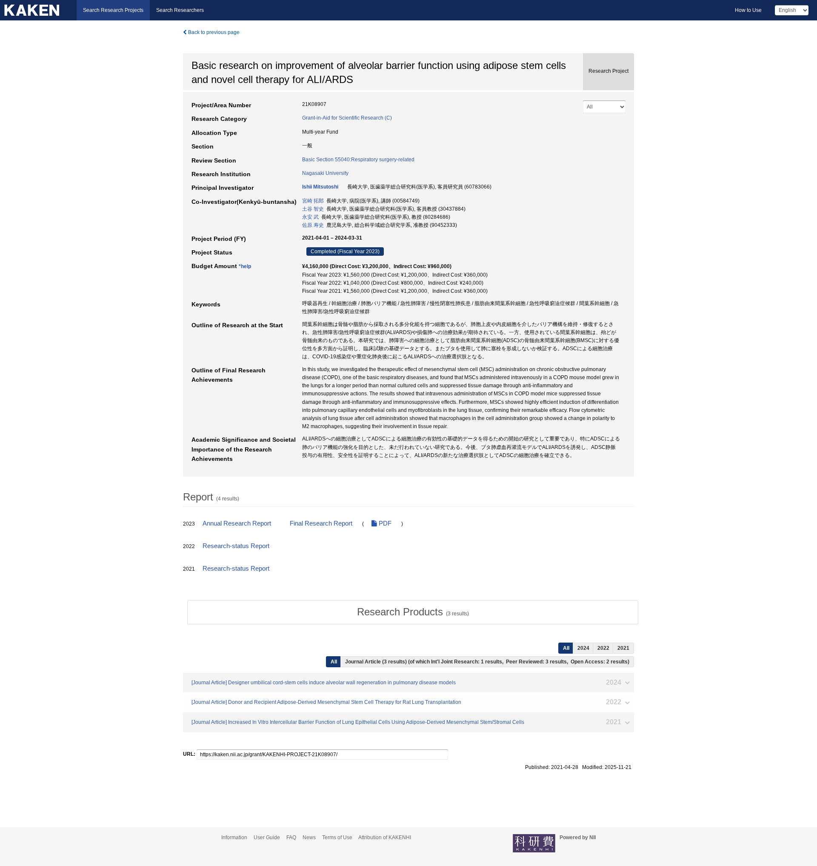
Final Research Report (321, 523)
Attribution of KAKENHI (384, 837)
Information (234, 837)
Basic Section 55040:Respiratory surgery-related (358, 160)
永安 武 (310, 217)
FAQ (291, 837)
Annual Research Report (237, 523)
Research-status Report (236, 546)
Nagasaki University (325, 173)
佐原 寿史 (313, 225)
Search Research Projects (113, 10)
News (309, 837)
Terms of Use (337, 837)
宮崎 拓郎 (313, 201)
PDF (384, 523)
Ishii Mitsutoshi (320, 187)
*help (245, 266)
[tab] (412, 612)
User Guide (267, 837)
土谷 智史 (313, 209)
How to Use (748, 10)
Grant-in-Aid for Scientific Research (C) (347, 118)
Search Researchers (180, 10)
